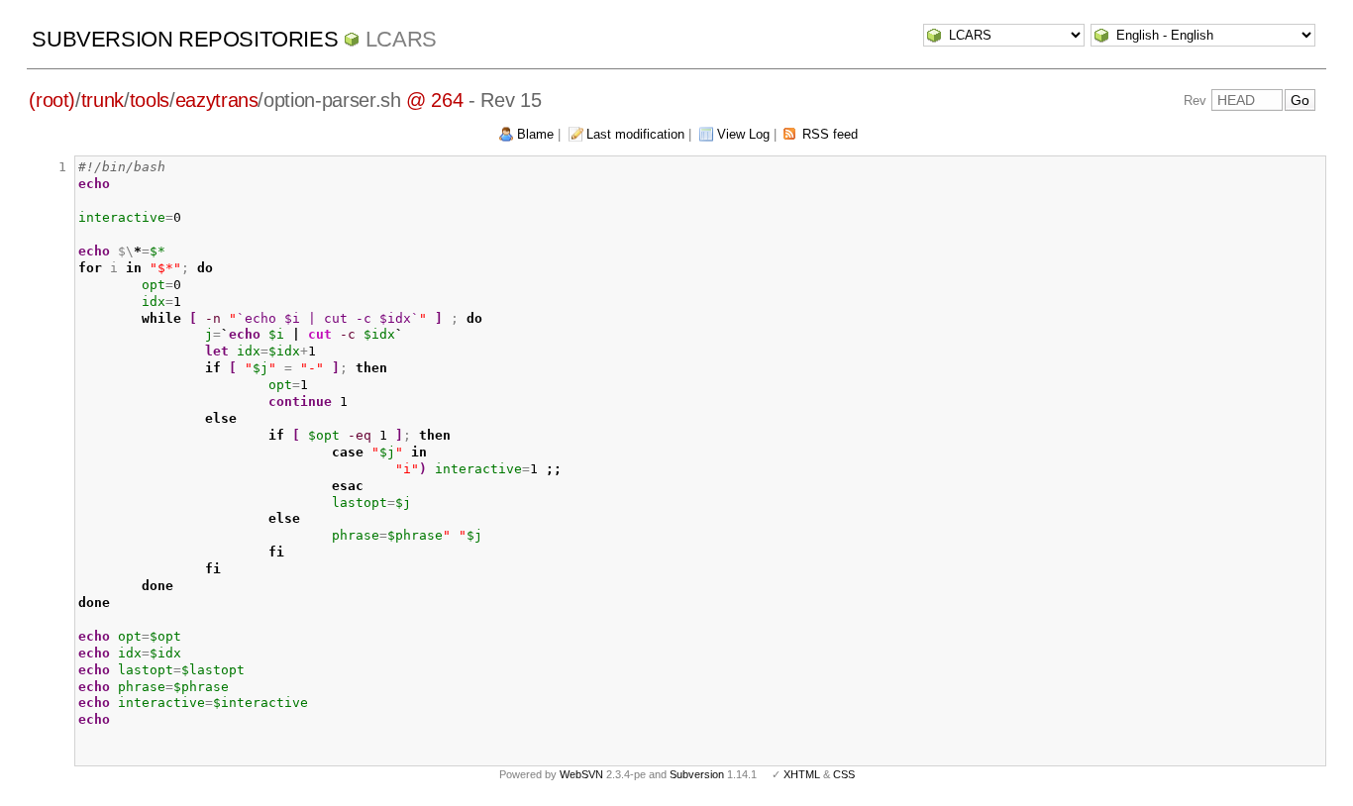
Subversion (697, 774)
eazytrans (217, 100)
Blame (535, 134)
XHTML (801, 774)
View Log (743, 134)
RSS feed (830, 134)
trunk (102, 100)
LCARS (401, 39)
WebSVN (581, 774)
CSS (844, 774)
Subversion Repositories (185, 39)
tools (149, 100)
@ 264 (434, 100)
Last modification (635, 134)
